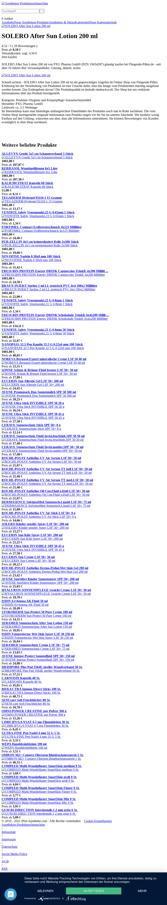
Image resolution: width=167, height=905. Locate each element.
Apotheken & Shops (62, 22)
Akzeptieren (94, 891)
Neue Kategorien (100, 22)
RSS (5, 868)
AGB (5, 861)
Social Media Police (14, 854)
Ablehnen (45, 891)
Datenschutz (10, 846)
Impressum (9, 839)
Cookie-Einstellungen (98, 821)
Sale (114, 22)
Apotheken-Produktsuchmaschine (23, 824)
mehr (142, 891)
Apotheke (8, 22)
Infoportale (9, 832)
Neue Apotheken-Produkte (31, 22)
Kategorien (82, 22)
